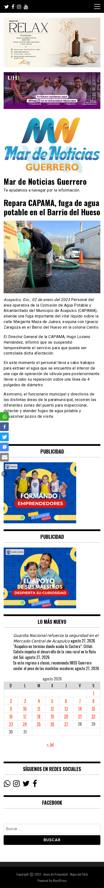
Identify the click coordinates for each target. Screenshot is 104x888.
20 (66, 716)
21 (80, 716)
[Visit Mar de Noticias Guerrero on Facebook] (35, 785)
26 (52, 724)
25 (39, 724)
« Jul (50, 744)
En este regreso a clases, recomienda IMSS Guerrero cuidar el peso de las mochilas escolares (52, 665)
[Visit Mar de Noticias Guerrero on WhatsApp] (7, 785)
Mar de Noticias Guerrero (45, 181)
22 (93, 716)
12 (52, 708)
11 (38, 708)
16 (11, 716)
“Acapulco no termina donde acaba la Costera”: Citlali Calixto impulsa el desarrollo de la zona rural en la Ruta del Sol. (54, 651)
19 (52, 716)
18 (38, 716)
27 (66, 724)
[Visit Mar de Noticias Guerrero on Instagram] (16, 785)
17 (24, 716)
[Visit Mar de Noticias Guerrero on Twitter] (26, 785)
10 (25, 708)
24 (25, 724)
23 (11, 724)
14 (80, 708)
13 (66, 708)
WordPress (60, 880)
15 (93, 708)
